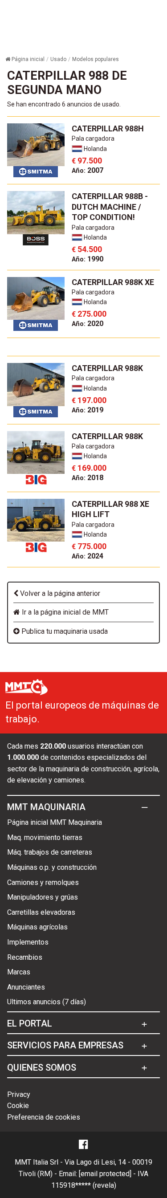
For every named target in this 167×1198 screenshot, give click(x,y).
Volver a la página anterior (59, 593)
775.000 (89, 546)
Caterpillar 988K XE (113, 282)
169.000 (89, 468)
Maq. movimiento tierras (44, 837)
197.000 (89, 400)
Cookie (18, 1105)
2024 (87, 556)
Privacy (18, 1094)
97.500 (87, 160)
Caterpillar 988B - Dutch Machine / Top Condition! (110, 207)
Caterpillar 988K (107, 368)
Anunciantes (26, 987)
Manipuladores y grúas (42, 897)
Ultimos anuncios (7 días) (46, 1002)
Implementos (28, 942)
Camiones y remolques (43, 882)
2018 (87, 477)
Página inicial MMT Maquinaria (54, 822)
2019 (87, 410)
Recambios (24, 957)
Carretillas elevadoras (41, 912)
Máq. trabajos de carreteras (49, 852)
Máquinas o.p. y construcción (52, 867)
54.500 (87, 249)
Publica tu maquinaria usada (64, 631)
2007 (87, 170)
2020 (87, 323)
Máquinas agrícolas (37, 927)
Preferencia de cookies (43, 1117)
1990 (87, 259)
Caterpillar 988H (108, 128)
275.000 (89, 313)
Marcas (18, 972)
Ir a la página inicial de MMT (64, 612)
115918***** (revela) (83, 1185)
